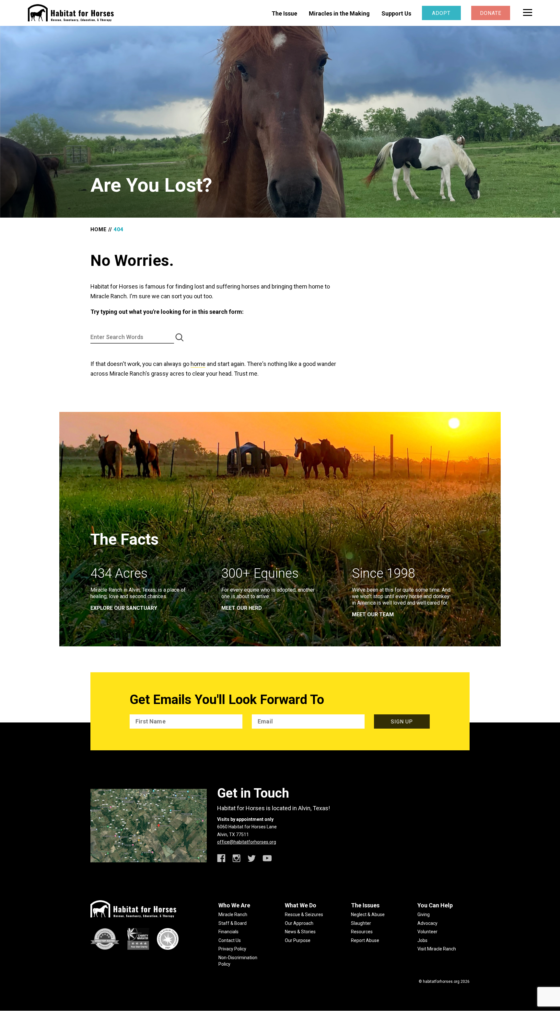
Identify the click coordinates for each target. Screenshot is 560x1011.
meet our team (373, 614)
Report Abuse (365, 940)
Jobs (422, 940)
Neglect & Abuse (368, 914)
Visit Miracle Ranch (436, 948)
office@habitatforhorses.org (246, 842)
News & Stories (300, 931)
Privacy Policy (232, 948)
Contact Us (229, 940)
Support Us (396, 13)
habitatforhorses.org (441, 981)
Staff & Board (232, 923)
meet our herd (241, 608)
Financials (228, 931)
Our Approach (299, 923)
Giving (423, 914)
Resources (362, 931)
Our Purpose (297, 940)
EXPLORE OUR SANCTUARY (123, 608)
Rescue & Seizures (304, 914)
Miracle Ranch (232, 914)
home (198, 363)
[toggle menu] (527, 12)
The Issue (284, 13)
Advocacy (427, 923)
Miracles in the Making (339, 13)
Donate (490, 13)
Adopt (441, 13)
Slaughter (361, 923)
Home (98, 229)
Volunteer (427, 931)
